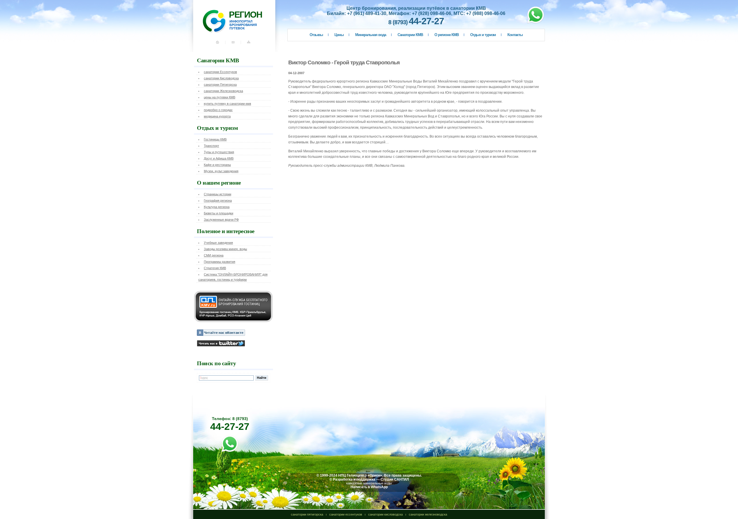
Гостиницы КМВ (215, 139)
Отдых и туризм (483, 35)
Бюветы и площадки (218, 213)
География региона (218, 200)
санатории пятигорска (307, 514)
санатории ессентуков (345, 514)
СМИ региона (213, 255)
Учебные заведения (218, 242)
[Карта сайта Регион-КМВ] (249, 44)
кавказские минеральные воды (369, 483)
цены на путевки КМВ (219, 97)
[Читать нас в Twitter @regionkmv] (221, 345)
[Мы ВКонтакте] (221, 334)
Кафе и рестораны (217, 164)
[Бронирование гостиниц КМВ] (233, 321)
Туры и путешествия (219, 152)
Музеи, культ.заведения (221, 171)
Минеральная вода (370, 35)
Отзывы (316, 35)
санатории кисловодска (385, 514)
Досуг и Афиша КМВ (219, 158)
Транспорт (211, 145)
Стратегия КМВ (215, 268)
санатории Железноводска (223, 91)
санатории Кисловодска (221, 78)
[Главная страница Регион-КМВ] (222, 44)
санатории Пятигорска (220, 84)
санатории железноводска (428, 514)
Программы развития (219, 261)
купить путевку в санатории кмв (227, 103)
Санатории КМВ (410, 35)
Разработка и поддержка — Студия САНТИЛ (371, 479)
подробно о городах (218, 110)
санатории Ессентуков (220, 72)
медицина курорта (217, 116)
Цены (339, 35)
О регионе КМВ (446, 35)
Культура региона (216, 207)
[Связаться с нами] (234, 44)
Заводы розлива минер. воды (225, 249)
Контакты (515, 35)
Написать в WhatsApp (369, 487)
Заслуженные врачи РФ (221, 219)
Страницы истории (217, 194)
